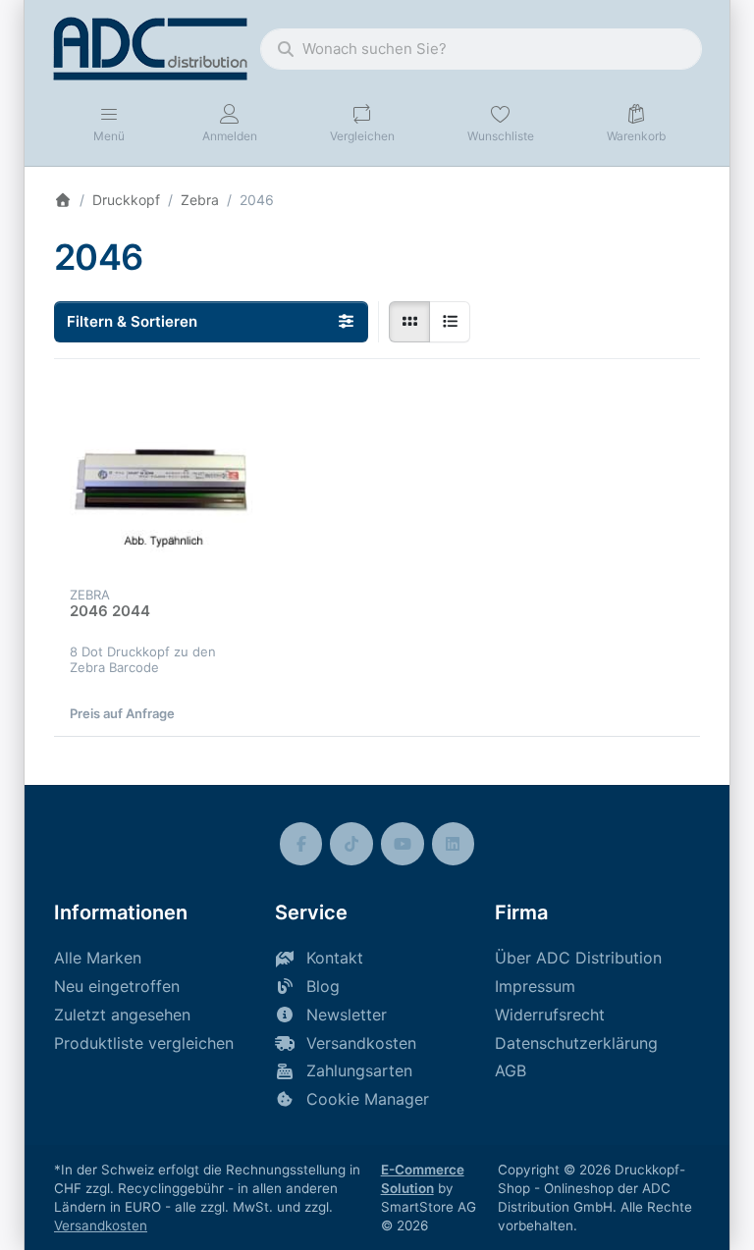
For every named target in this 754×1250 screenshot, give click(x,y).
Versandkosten (100, 1225)
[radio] (409, 321)
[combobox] (481, 49)
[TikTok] (351, 843)
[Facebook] (301, 843)
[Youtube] (402, 843)
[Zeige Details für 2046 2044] (161, 482)
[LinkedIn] (453, 843)
